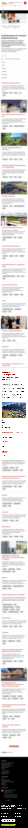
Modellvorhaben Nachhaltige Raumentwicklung (12, 432)
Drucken (5, 451)
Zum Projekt (4, 448)
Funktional (18, 813)
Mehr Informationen (21, 809)
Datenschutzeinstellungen (5, 801)
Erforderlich (5, 813)
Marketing (5, 816)
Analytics (18, 816)
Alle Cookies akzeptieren (8, 824)
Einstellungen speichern (8, 820)
